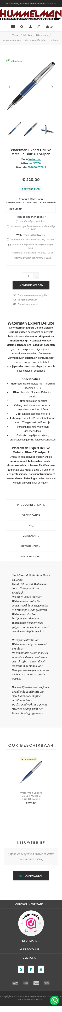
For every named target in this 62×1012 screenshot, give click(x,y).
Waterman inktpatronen (31, 235)
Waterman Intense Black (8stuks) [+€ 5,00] (32, 239)
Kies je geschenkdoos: (31, 216)
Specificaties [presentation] (31, 515)
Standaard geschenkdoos (32, 221)
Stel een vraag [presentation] (31, 556)
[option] (14, 129)
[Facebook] (31, 969)
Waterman (35, 159)
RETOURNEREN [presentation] (31, 546)
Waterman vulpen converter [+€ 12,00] (32, 258)
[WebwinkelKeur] (31, 923)
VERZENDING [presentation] (31, 535)
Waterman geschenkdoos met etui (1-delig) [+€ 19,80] (33, 228)
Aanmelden (33, 875)
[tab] (31, 505)
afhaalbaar (16, 61)
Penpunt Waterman (31, 199)
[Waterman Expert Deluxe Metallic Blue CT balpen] (30, 772)
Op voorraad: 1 (28, 759)
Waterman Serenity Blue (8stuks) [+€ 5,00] (32, 252)
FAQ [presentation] (31, 525)
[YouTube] (41, 969)
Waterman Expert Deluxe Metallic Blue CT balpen (31, 796)
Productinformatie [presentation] (31, 504)
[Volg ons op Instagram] (21, 969)
